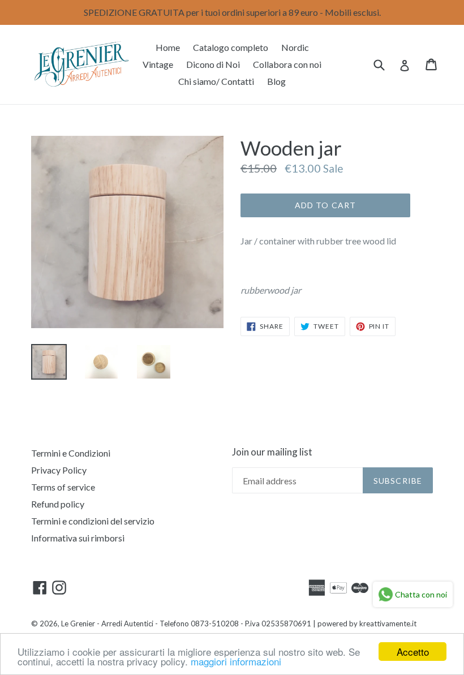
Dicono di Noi (213, 64)
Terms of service (63, 486)
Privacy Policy (59, 470)
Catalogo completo (230, 47)
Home (168, 47)
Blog (276, 81)
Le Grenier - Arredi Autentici (107, 623)
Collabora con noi (287, 64)
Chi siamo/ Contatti (216, 81)
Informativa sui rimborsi (77, 537)
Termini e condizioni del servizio (92, 520)
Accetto (413, 651)
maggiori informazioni (236, 661)
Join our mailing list (272, 452)
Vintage (158, 64)
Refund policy (57, 503)
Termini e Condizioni (70, 453)
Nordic (295, 47)
